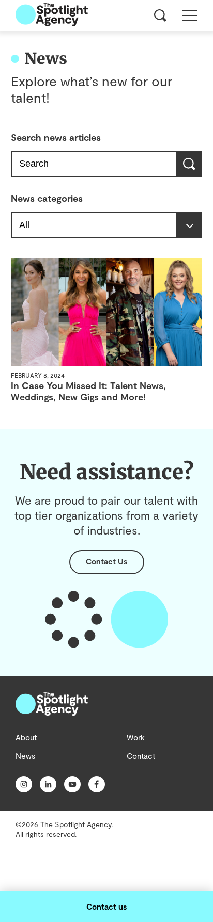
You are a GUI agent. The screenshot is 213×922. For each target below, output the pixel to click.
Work (136, 737)
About (26, 737)
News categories (47, 198)
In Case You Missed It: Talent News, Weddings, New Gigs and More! (88, 391)
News (25, 756)
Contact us (106, 906)
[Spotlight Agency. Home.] (52, 712)
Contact (141, 756)
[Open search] (160, 15)
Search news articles (56, 137)
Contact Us (106, 561)
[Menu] (189, 15)
